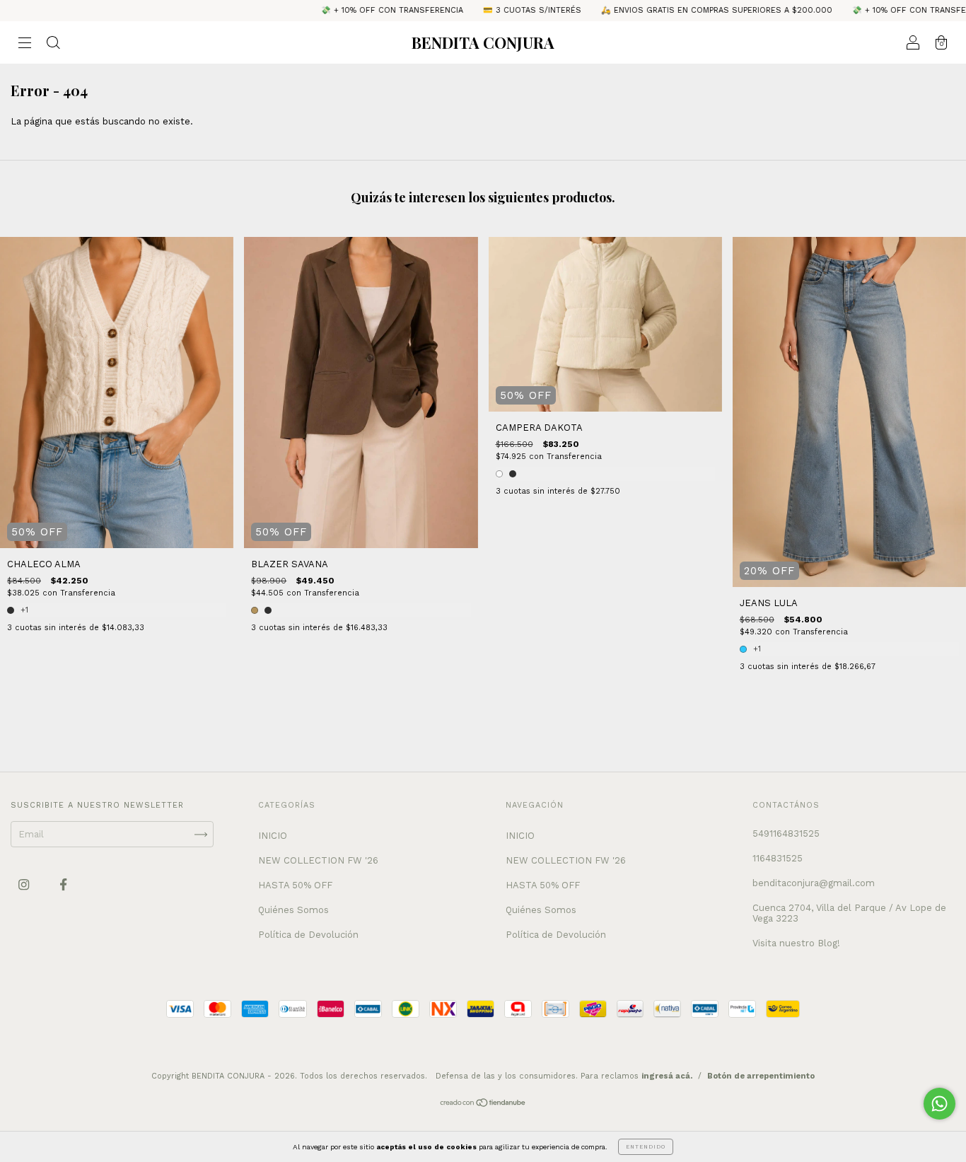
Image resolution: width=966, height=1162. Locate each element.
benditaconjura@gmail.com (813, 883)
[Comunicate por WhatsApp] (939, 1104)
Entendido (645, 1147)
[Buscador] (53, 44)
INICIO (272, 835)
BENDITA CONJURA (483, 42)
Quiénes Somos (293, 910)
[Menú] (25, 44)
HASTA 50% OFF (295, 885)
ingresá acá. (666, 1076)
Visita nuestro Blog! (796, 943)
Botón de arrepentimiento (761, 1076)
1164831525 (777, 858)
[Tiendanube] (483, 1104)
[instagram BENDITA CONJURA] (25, 884)
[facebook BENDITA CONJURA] (63, 884)
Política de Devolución (308, 934)
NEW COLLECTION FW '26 (318, 860)
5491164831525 (786, 833)
